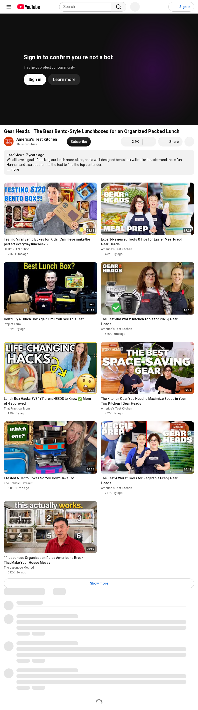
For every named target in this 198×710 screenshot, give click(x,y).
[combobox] (86, 7)
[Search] (118, 7)
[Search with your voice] (135, 7)
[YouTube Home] (28, 7)
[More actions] (189, 141)
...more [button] (13, 169)
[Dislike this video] (149, 141)
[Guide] (9, 7)
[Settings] (161, 7)
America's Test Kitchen (36, 139)
